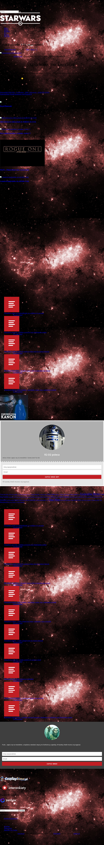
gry (79, 494)
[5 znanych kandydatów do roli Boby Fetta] (14, 177)
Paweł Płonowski (10, 49)
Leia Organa (27, 497)
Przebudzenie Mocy (97, 497)
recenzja (3, 500)
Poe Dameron (88, 497)
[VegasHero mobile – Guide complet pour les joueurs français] (11, 639)
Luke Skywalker (39, 497)
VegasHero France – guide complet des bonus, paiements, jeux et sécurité (27, 621)
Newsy (32, 49)
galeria (75, 494)
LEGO (15, 497)
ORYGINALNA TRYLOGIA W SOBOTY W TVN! (18, 122)
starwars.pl (20, 833)
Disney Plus (63, 494)
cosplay (16, 494)
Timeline (7, 826)
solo (48, 500)
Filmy (6, 28)
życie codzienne (20, 502)
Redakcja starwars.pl (10, 818)
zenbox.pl (76, 833)
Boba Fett (11, 494)
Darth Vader (51, 494)
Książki (6, 35)
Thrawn (10, 502)
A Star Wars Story (4, 494)
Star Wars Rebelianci (66, 500)
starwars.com (17, 56)
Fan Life (7, 36)
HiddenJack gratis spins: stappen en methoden (19, 679)
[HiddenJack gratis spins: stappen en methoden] (11, 677)
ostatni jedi (81, 497)
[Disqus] (52, 213)
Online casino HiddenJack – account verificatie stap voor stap (23, 698)
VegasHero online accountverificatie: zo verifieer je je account (24, 313)
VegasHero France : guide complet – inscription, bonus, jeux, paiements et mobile (30, 390)
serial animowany (41, 500)
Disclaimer (56, 833)
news (57, 497)
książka (11, 497)
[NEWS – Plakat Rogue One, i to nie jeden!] (22, 166)
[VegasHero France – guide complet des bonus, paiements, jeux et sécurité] (11, 620)
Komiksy (7, 31)
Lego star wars (20, 497)
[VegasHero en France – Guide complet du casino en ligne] (11, 658)
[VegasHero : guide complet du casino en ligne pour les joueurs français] (11, 350)
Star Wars (54, 499)
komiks (6, 497)
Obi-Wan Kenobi (73, 497)
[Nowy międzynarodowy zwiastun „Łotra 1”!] (15, 129)
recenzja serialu (10, 500)
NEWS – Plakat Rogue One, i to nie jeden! (14, 170)
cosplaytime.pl (43, 494)
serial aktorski (30, 500)
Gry (5, 33)
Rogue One (18, 500)
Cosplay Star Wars (35, 494)
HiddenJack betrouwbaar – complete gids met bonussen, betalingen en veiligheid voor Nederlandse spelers (38, 717)
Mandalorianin (47, 497)
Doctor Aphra (69, 494)
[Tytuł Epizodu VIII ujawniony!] (11, 53)
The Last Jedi (95, 500)
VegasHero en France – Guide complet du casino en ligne (22, 660)
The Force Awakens (86, 500)
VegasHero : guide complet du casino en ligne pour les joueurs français (26, 351)
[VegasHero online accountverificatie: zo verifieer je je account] (11, 311)
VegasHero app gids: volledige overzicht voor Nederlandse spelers (25, 332)
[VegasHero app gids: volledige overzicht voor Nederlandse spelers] (11, 330)
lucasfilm (32, 497)
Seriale (6, 30)
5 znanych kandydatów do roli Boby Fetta (14, 181)
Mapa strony (8, 828)
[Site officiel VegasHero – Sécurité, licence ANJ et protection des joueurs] (11, 369)
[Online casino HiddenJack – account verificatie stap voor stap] (11, 696)
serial (23, 500)
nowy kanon (64, 497)
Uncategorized (17, 315)
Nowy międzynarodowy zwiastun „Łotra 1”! (15, 133)
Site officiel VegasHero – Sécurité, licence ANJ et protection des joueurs (27, 371)
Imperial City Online (10, 830)
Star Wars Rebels (76, 500)
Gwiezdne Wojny (90, 493)
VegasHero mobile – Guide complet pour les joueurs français (23, 640)
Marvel (53, 497)
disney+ (57, 494)
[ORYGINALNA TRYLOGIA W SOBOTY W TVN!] (18, 118)
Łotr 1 (14, 502)
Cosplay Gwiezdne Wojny (24, 494)
